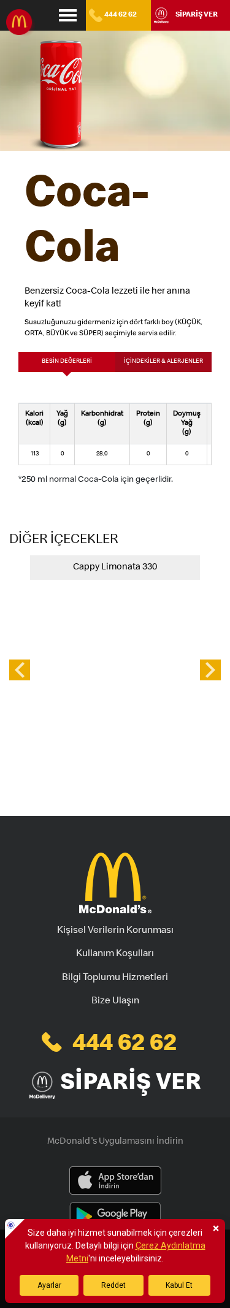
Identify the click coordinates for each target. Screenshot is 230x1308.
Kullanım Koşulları (115, 954)
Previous (19, 670)
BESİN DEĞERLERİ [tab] (67, 362)
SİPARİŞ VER (196, 15)
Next (210, 670)
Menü (68, 15)
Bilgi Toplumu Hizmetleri (115, 978)
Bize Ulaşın (115, 1001)
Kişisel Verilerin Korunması (115, 931)
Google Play (115, 1216)
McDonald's (21, 23)
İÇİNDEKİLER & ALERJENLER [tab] (163, 362)
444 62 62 (120, 15)
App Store (115, 1181)
